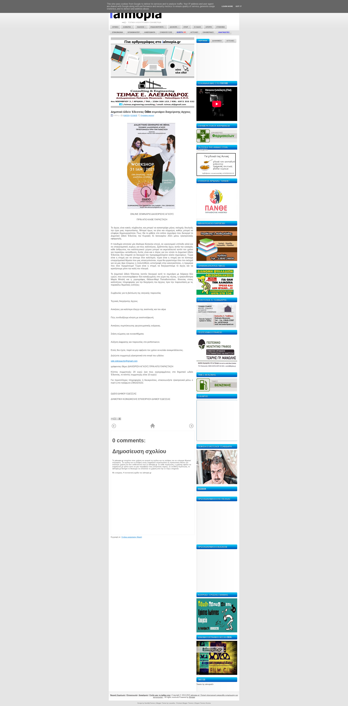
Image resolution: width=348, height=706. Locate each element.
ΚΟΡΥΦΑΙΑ (203, 41)
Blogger (192, 697)
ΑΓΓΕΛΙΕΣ (230, 41)
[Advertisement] (216, 61)
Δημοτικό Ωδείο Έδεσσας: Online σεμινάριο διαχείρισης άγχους (150, 111)
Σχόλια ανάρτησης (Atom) (132, 537)
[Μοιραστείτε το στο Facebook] (119, 418)
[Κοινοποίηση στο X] (117, 418)
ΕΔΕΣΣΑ (126, 115)
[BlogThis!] (114, 418)
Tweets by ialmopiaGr (204, 684)
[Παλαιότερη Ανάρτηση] (191, 427)
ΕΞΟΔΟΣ (133, 115)
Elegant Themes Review (203, 703)
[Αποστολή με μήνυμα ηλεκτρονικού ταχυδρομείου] (112, 418)
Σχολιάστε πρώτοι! (147, 115)
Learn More (227, 6)
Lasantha (172, 703)
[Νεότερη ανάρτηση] (114, 427)
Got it (239, 6)
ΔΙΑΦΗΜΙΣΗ (217, 41)
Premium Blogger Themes (184, 703)
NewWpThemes (150, 703)
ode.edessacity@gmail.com (124, 361)
